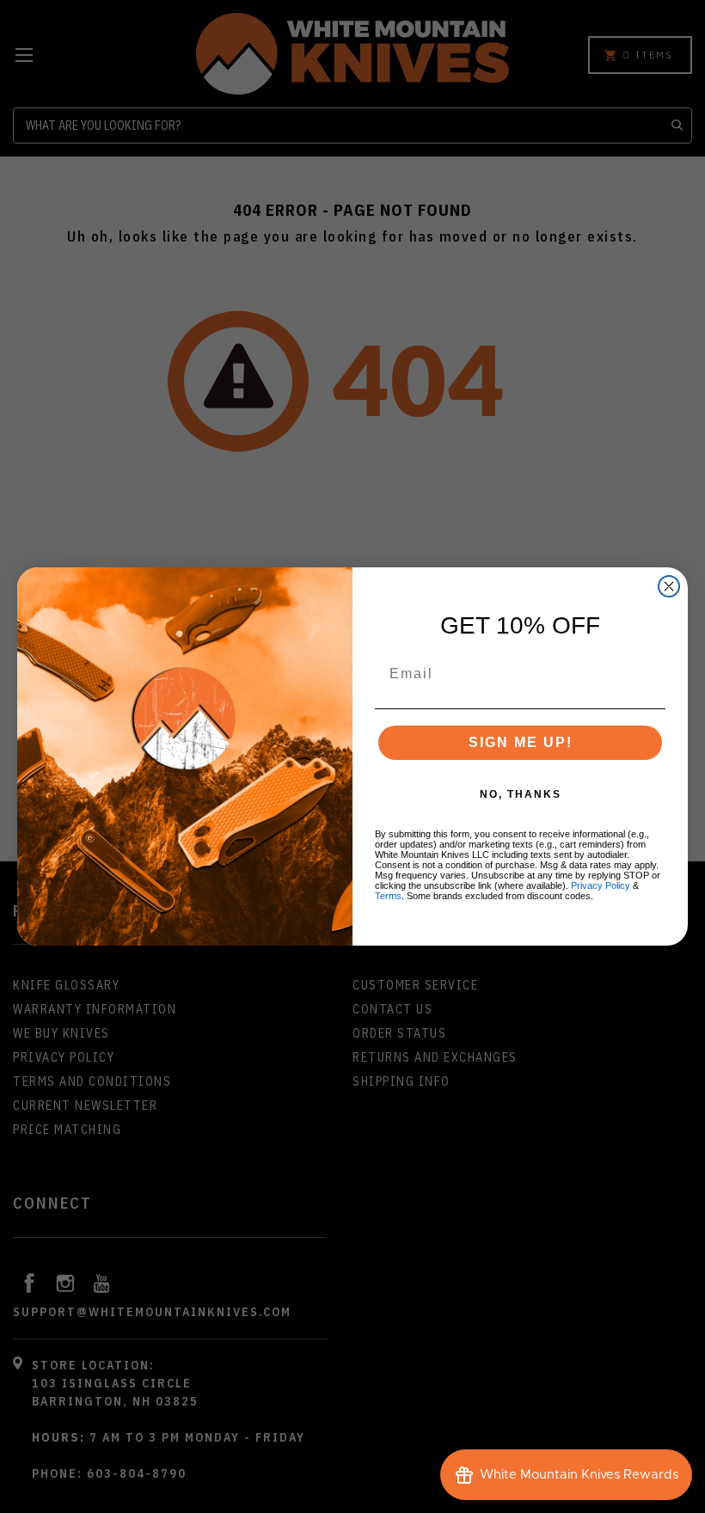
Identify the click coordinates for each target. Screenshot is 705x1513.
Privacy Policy (600, 885)
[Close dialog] (669, 586)
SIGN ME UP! (521, 742)
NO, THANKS (520, 794)
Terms (388, 896)
